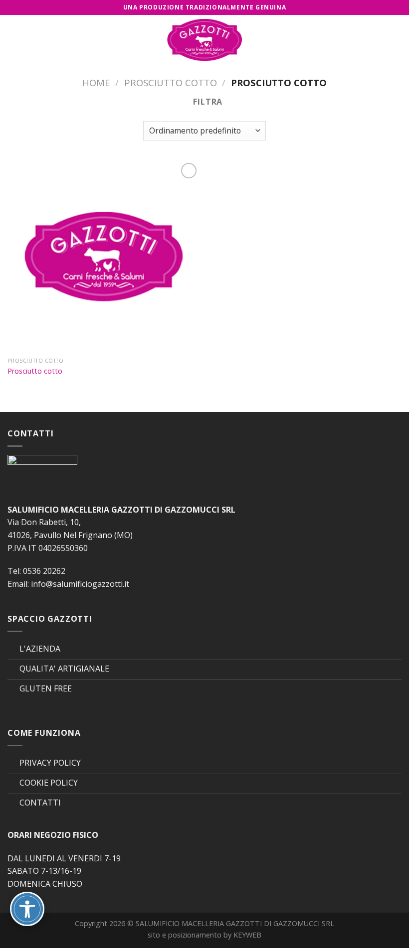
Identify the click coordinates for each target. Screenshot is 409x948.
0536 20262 (44, 570)
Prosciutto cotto (34, 371)
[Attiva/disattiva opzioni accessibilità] (27, 909)
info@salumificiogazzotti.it (80, 583)
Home (96, 82)
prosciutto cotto (170, 82)
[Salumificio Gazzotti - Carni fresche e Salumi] (204, 40)
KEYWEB (247, 935)
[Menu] (13, 39)
